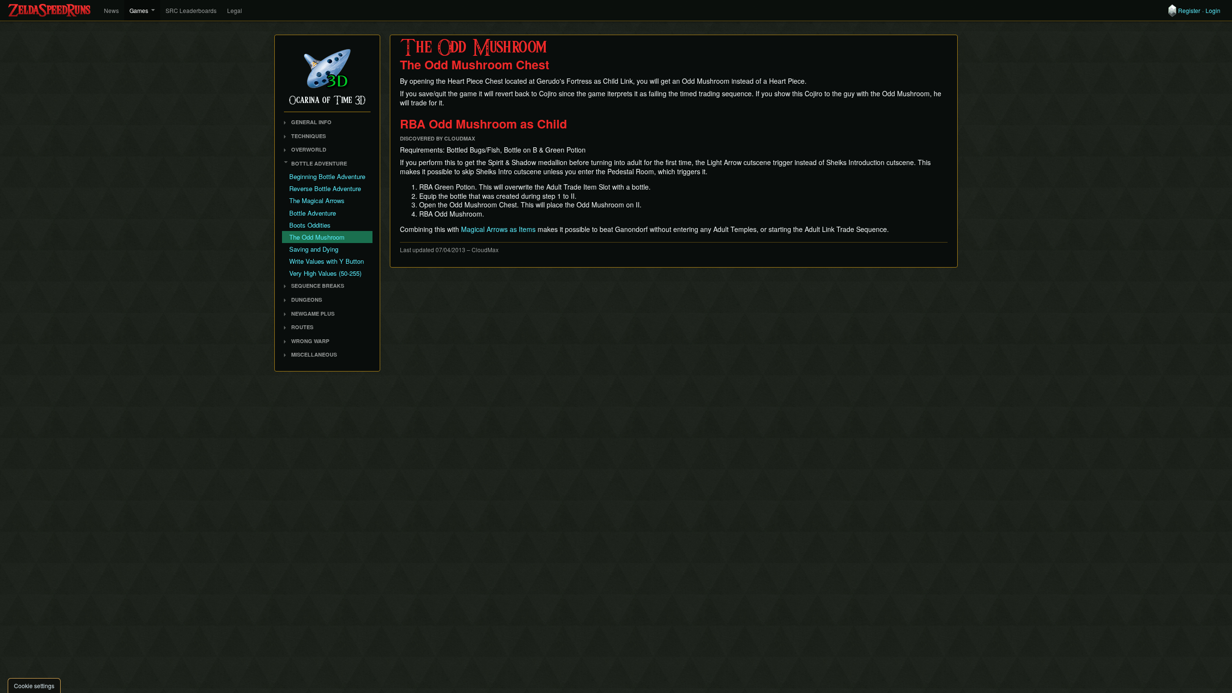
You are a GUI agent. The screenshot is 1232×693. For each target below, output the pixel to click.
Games (138, 10)
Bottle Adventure (319, 163)
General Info (311, 122)
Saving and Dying (313, 249)
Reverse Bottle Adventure (325, 188)
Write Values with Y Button (326, 261)
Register (1189, 10)
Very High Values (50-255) (325, 273)
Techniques (308, 136)
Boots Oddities (310, 225)
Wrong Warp (310, 341)
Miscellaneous (314, 354)
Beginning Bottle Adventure (327, 176)
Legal (234, 10)
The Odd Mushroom (317, 237)
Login (1213, 10)
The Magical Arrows (317, 200)
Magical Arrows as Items (498, 229)
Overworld (308, 149)
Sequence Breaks (317, 285)
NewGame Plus (312, 313)
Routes (302, 327)
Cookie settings (34, 685)
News (111, 10)
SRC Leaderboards (191, 10)
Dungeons (306, 299)
